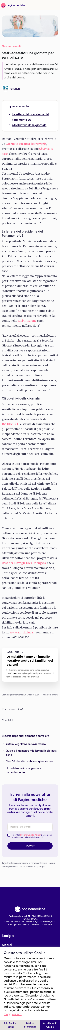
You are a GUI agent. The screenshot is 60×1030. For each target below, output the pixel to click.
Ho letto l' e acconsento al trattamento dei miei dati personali (32, 836)
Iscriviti (30, 846)
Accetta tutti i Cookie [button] (50, 1025)
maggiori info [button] (13, 1014)
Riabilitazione (27, 320)
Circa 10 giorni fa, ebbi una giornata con (29, 761)
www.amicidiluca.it (22, 632)
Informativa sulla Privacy (30, 835)
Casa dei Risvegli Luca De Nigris (24, 563)
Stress (14, 673)
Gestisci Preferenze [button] (30, 1024)
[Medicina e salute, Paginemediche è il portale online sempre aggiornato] (12, 5)
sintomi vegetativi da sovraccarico (26, 744)
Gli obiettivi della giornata (29, 125)
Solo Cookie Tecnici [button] (10, 1025)
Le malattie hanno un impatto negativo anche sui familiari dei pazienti (29, 660)
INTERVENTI (11, 424)
